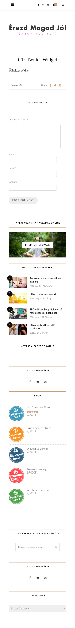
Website (13, 182)
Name (13, 154)
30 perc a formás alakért (43, 294)
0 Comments (15, 85)
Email (12, 168)
